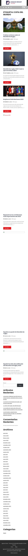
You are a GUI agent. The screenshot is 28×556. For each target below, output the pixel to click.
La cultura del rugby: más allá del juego (12, 405)
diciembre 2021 (6, 522)
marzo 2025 (5, 435)
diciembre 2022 (6, 499)
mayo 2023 (5, 487)
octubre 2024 (6, 447)
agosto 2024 (6, 452)
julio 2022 (5, 511)
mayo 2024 (5, 459)
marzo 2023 (5, 492)
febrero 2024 (6, 466)
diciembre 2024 (6, 442)
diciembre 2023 (6, 471)
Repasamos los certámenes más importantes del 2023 (12, 215)
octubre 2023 (6, 475)
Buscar (4, 383)
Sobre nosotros (14, 553)
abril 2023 (5, 489)
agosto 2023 (6, 480)
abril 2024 (5, 461)
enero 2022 (5, 520)
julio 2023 (5, 482)
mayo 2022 (5, 515)
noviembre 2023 (7, 473)
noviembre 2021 (7, 525)
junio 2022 (5, 513)
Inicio (12, 547)
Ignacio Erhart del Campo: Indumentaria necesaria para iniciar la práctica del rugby (14, 549)
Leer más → (7, 48)
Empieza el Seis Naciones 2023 (13, 99)
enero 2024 (5, 468)
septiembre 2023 (7, 478)
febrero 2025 (6, 438)
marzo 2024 (5, 464)
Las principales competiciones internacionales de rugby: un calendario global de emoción (12, 413)
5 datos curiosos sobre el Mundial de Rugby (11, 36)
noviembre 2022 (7, 501)
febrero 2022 (6, 518)
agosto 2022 (6, 508)
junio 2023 (5, 485)
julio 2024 (5, 454)
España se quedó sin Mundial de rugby (13, 332)
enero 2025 (5, 440)
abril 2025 (5, 433)
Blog (16, 547)
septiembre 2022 (7, 506)
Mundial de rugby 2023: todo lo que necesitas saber (13, 69)
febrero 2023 (6, 494)
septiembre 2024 (7, 449)
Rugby (16, 39)
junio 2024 (5, 457)
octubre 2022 (6, 504)
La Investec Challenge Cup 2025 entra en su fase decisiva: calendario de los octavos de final (12, 398)
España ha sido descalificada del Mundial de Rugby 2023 (13, 364)
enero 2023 (5, 497)
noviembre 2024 (7, 445)
